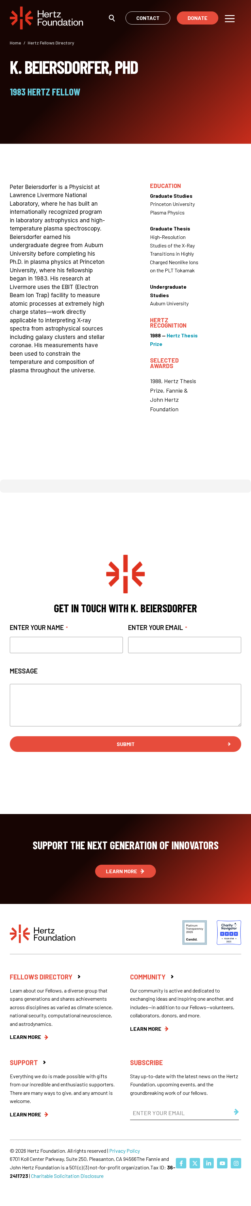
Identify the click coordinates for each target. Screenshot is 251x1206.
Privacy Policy (124, 1150)
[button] (112, 17)
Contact (147, 18)
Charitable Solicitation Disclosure (67, 1176)
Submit (126, 744)
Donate (198, 18)
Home (15, 42)
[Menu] (229, 18)
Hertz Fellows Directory (51, 42)
